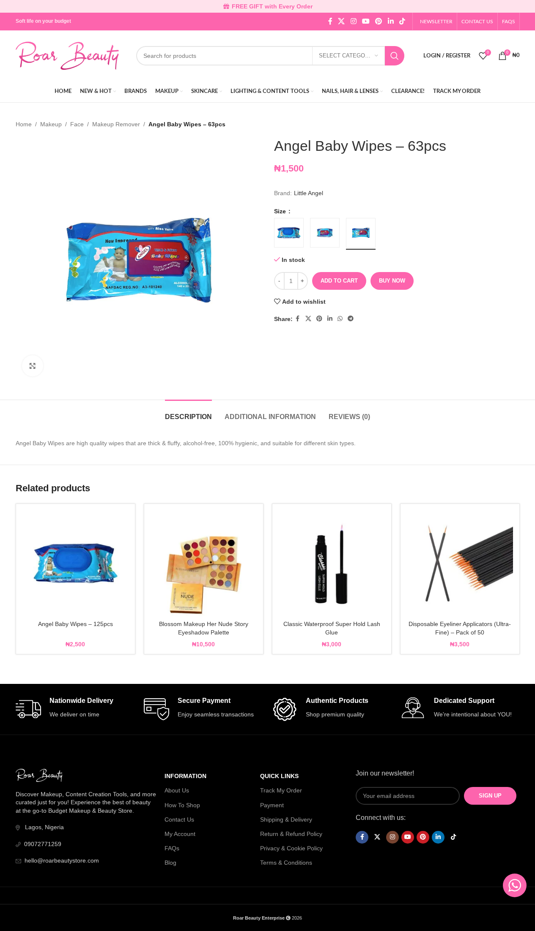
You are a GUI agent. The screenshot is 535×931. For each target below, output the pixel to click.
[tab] (188, 412)
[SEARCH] (394, 55)
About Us (177, 790)
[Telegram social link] (350, 318)
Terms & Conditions (286, 862)
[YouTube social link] (365, 21)
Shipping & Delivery (286, 819)
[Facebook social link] (330, 21)
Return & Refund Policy (291, 833)
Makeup (51, 124)
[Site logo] (67, 55)
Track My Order (281, 790)
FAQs (172, 848)
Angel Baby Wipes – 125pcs (75, 624)
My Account (180, 833)
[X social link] (341, 21)
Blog (170, 862)
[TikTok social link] (402, 21)
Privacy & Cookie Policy (291, 848)
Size (281, 211)
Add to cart (339, 281)
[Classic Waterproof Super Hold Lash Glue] (332, 563)
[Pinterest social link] (379, 21)
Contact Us (179, 819)
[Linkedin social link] (390, 21)
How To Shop (182, 805)
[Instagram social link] (353, 21)
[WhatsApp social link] (340, 318)
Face (77, 124)
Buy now (392, 281)
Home (24, 124)
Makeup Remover (116, 124)
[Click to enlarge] (32, 365)
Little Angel (308, 193)
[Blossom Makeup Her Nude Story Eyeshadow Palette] (204, 563)
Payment (272, 805)
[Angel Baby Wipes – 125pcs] (75, 563)
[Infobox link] (75, 709)
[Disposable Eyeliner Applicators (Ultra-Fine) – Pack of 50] (460, 563)
